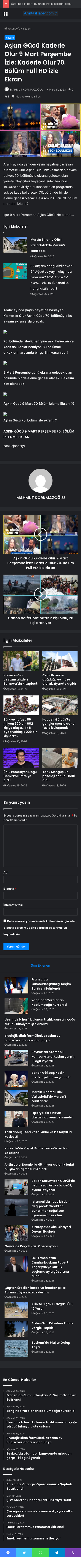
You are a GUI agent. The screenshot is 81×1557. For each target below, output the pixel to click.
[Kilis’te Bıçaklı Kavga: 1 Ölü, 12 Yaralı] (16, 1310)
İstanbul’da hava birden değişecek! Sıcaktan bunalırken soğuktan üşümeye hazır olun (51, 1208)
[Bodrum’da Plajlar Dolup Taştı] (16, 1348)
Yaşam (27, 28)
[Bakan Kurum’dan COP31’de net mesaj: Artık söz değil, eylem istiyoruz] (16, 1187)
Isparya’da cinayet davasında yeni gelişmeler (52, 1115)
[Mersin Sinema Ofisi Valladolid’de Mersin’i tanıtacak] (15, 245)
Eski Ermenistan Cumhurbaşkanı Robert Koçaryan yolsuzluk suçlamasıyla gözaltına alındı (50, 1267)
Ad (6, 872)
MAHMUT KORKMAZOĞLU (26, 89)
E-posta (9, 888)
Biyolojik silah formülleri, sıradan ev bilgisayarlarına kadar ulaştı (32, 1038)
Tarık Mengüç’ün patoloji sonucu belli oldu (58, 776)
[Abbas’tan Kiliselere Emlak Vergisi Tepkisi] (16, 1329)
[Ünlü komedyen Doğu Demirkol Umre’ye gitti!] (21, 758)
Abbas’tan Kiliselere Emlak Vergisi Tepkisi (52, 1325)
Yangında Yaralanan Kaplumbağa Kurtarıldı (50, 1002)
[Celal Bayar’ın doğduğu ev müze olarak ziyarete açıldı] (60, 661)
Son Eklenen (40, 965)
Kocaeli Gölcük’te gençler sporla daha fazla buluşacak (58, 723)
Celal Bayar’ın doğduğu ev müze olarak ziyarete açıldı (59, 679)
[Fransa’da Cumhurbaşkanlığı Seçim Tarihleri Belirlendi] (16, 985)
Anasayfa (13, 28)
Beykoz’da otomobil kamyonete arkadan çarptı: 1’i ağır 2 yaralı (53, 1056)
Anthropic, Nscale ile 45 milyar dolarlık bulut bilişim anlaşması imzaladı (39, 1166)
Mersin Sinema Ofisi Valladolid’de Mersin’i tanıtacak (47, 245)
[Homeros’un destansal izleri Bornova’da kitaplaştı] (21, 661)
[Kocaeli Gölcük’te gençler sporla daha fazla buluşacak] (60, 705)
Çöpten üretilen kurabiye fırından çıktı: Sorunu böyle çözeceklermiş (35, 1290)
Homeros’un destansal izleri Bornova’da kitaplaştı (20, 679)
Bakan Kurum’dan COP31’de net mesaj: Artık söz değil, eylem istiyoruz (53, 1185)
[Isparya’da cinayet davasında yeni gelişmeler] (16, 1119)
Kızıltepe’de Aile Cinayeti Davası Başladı (51, 1229)
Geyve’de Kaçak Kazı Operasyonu (31, 1246)
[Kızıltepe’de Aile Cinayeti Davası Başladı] (16, 1233)
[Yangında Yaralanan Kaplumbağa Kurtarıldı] (16, 1006)
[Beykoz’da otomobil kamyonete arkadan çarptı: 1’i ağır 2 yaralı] (16, 1058)
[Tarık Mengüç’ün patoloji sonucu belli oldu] (60, 758)
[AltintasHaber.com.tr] (40, 13)
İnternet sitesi (13, 905)
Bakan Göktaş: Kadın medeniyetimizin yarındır (51, 1075)
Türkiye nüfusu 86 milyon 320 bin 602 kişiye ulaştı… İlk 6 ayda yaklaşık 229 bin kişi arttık (20, 727)
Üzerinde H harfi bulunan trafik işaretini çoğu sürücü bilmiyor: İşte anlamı (40, 1021)
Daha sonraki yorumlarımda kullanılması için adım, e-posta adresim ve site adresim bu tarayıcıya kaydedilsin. (40, 927)
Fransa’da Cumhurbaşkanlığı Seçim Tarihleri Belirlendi (51, 984)
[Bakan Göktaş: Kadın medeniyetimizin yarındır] (16, 1079)
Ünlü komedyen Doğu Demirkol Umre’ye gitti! (20, 776)
